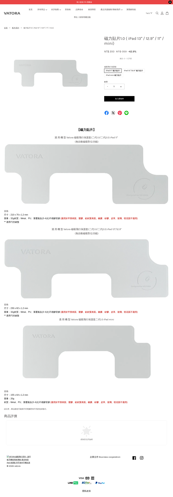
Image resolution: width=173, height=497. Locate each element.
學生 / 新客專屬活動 (82, 17)
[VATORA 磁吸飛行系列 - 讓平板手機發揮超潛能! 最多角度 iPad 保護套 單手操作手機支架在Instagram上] (141, 460)
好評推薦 (55, 9)
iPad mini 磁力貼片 (113, 75)
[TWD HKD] (148, 13)
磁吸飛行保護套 (110, 67)
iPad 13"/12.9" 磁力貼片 (133, 71)
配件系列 (15, 28)
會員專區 (92, 9)
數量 (106, 82)
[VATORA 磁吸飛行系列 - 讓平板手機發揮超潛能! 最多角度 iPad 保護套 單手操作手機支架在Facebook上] (134, 460)
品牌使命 (79, 9)
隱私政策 (86, 491)
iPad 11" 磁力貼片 (113, 71)
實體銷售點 (131, 9)
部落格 (68, 9)
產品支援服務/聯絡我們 (110, 9)
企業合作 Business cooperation (105, 457)
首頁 (30, 9)
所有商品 (41, 9)
